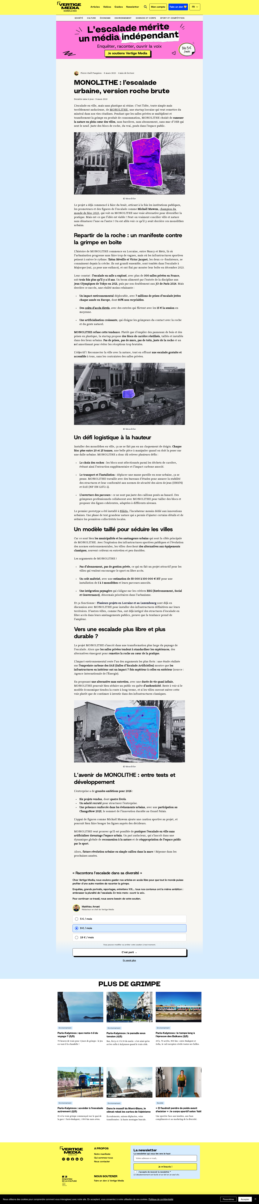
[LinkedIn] (77, 1159)
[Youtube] (81, 1159)
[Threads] (68, 1159)
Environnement (65, 1028)
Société (160, 1103)
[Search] (145, 6)
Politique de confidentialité (161, 1199)
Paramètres (228, 1199)
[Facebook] (72, 1159)
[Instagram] (63, 1159)
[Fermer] (255, 1199)
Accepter (245, 1199)
